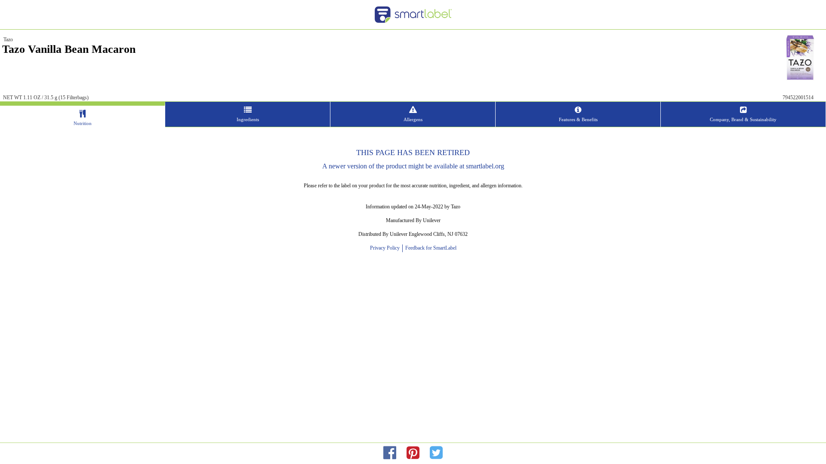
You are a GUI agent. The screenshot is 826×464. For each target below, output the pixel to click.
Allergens (413, 119)
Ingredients (248, 119)
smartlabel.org (485, 166)
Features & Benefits (578, 119)
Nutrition (83, 123)
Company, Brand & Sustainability (743, 119)
